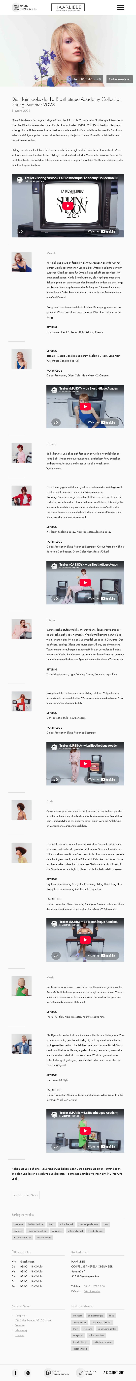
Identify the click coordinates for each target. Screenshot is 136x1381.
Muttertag (21, 1330)
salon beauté (66, 1224)
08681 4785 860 (90, 79)
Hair (105, 1224)
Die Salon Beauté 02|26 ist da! (33, 1320)
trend (51, 1224)
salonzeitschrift (75, 1230)
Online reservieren (119, 79)
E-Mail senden (92, 1291)
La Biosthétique (35, 1224)
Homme (19, 1335)
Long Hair (20, 1315)
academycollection (88, 1224)
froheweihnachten (37, 1230)
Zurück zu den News (25, 1195)
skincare (18, 1230)
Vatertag (20, 1325)
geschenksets (44, 1237)
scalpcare (57, 1230)
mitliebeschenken (22, 1237)
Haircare (18, 1224)
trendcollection (95, 1230)
